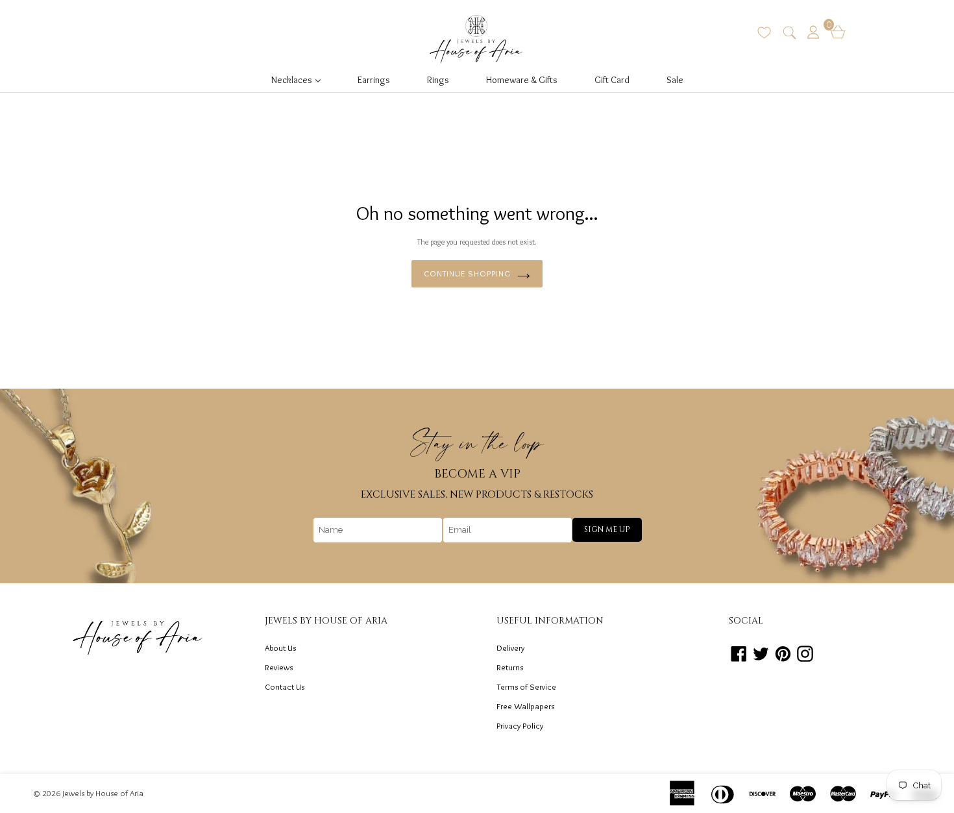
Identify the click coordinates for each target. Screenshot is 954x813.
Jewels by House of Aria (102, 793)
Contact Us (284, 686)
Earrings (374, 80)
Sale (675, 80)
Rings (438, 80)
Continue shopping (467, 273)
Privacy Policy (519, 725)
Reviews (279, 667)
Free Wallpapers (525, 706)
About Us (280, 647)
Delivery (510, 647)
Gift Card (612, 80)
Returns (509, 667)
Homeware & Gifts (521, 80)
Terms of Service (526, 686)
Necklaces (299, 79)
